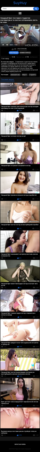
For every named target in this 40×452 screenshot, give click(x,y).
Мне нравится (13, 49)
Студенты (32, 74)
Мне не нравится (15, 49)
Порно (17, 449)
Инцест (24, 74)
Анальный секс (15, 74)
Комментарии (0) (25, 52)
